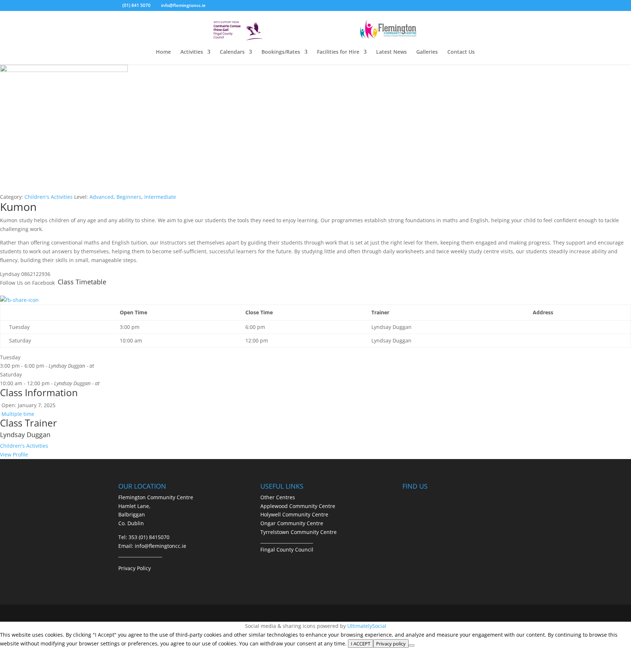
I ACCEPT (360, 643)
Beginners (128, 196)
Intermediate (160, 196)
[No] (411, 645)
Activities (191, 52)
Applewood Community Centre (297, 506)
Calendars (232, 52)
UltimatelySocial (366, 625)
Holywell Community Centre (294, 514)
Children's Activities (48, 196)
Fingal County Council (286, 549)
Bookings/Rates (280, 52)
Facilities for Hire (338, 52)
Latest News (391, 52)
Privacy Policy (134, 568)
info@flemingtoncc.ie (160, 545)
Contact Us (461, 52)
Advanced (101, 196)
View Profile (14, 454)
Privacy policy (391, 643)
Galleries (427, 52)
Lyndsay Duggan (25, 434)
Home (163, 52)
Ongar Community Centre (291, 523)
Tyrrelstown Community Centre (298, 531)
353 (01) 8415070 (149, 537)
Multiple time (17, 413)
